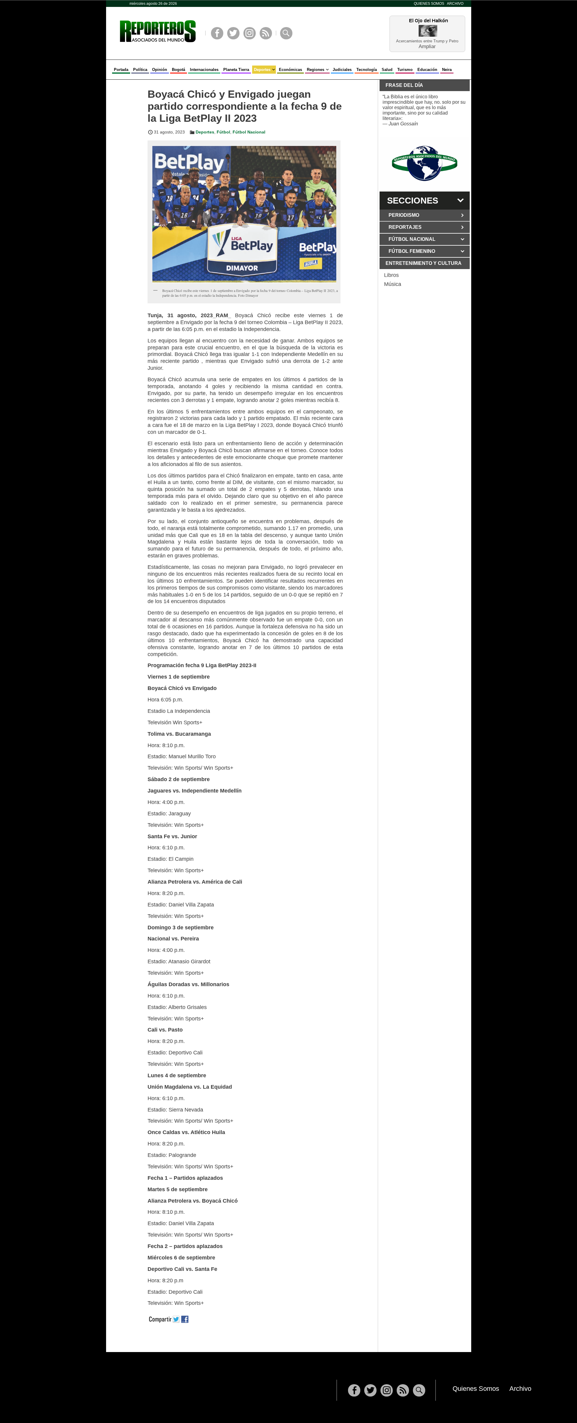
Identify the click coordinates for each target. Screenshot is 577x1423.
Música (392, 284)
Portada (121, 69)
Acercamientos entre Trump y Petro (427, 41)
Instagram (249, 33)
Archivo (455, 4)
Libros (391, 275)
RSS (266, 33)
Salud (387, 69)
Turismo (405, 69)
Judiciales (342, 69)
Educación (427, 69)
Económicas (290, 69)
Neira (447, 69)
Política (140, 69)
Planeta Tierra (236, 69)
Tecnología (366, 69)
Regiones (315, 69)
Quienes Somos (429, 4)
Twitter (233, 33)
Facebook (217, 33)
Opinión (159, 69)
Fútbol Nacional (249, 132)
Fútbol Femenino (412, 251)
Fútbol (223, 132)
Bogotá (178, 69)
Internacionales (204, 69)
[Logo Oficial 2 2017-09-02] (425, 163)
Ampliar (427, 46)
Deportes (262, 69)
